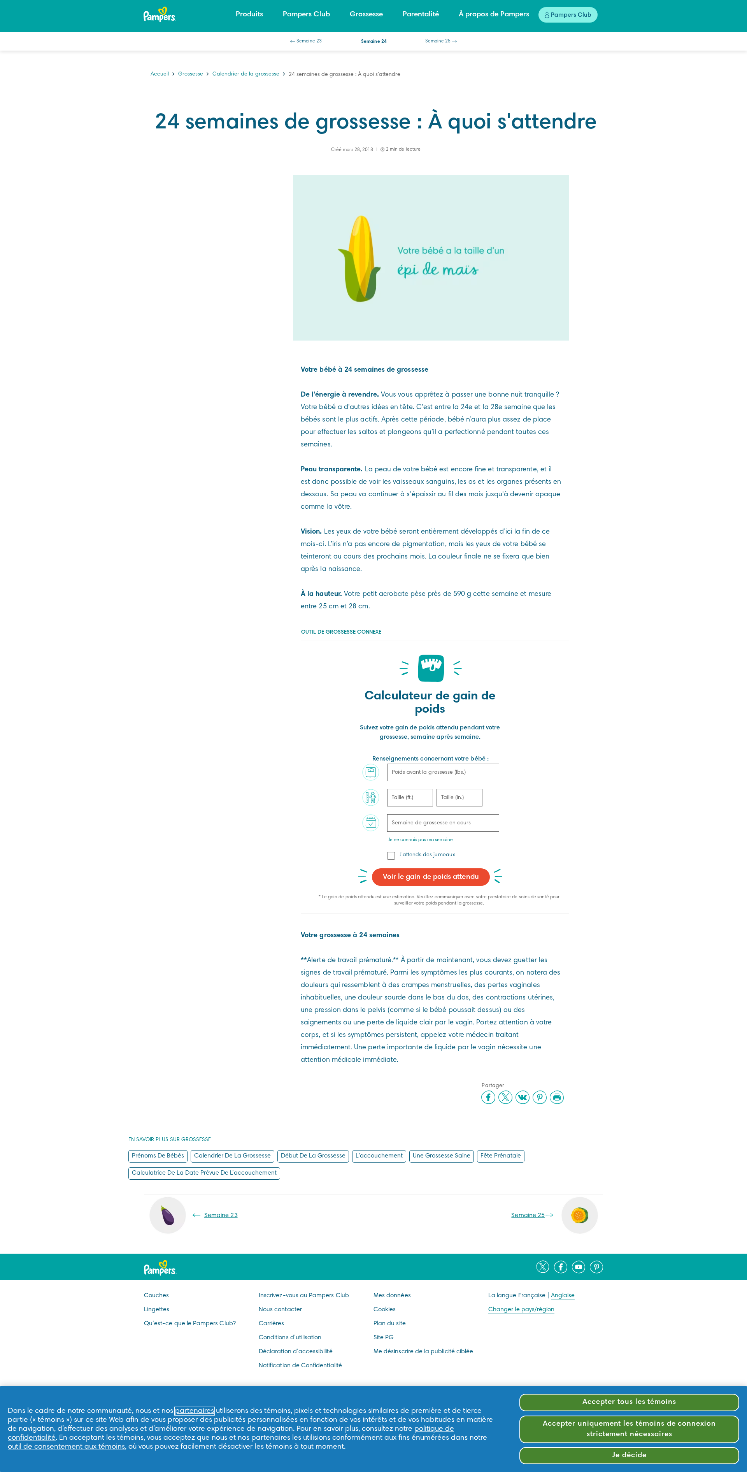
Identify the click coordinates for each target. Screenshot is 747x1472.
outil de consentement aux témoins (66, 1447)
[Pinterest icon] (596, 1267)
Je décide (629, 1455)
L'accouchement (379, 1156)
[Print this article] (556, 1097)
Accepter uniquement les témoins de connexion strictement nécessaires (629, 1429)
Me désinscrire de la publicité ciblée (423, 1352)
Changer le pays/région (521, 1310)
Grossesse (190, 74)
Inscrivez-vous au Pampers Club (304, 1296)
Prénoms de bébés (158, 1156)
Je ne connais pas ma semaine (420, 840)
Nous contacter (280, 1310)
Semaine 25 (438, 41)
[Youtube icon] (578, 1267)
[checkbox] (391, 855)
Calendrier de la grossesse (245, 74)
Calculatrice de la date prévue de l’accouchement (204, 1173)
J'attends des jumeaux (427, 855)
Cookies (385, 1310)
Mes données (392, 1296)
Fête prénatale (500, 1156)
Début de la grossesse (313, 1156)
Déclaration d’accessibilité (296, 1352)
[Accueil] (160, 14)
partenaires (194, 1411)
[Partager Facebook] (488, 1097)
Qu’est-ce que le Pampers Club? (190, 1324)
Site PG (383, 1338)
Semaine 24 (374, 41)
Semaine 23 (309, 41)
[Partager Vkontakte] (522, 1097)
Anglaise (563, 1296)
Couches (156, 1296)
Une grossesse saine (441, 1156)
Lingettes (157, 1310)
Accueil (160, 74)
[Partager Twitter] (505, 1097)
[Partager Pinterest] (539, 1097)
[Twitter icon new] (542, 1267)
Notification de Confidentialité (300, 1366)
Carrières (271, 1324)
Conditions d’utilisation (290, 1338)
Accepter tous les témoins (629, 1402)
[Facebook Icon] (560, 1267)
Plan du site (390, 1324)
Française (532, 1296)
